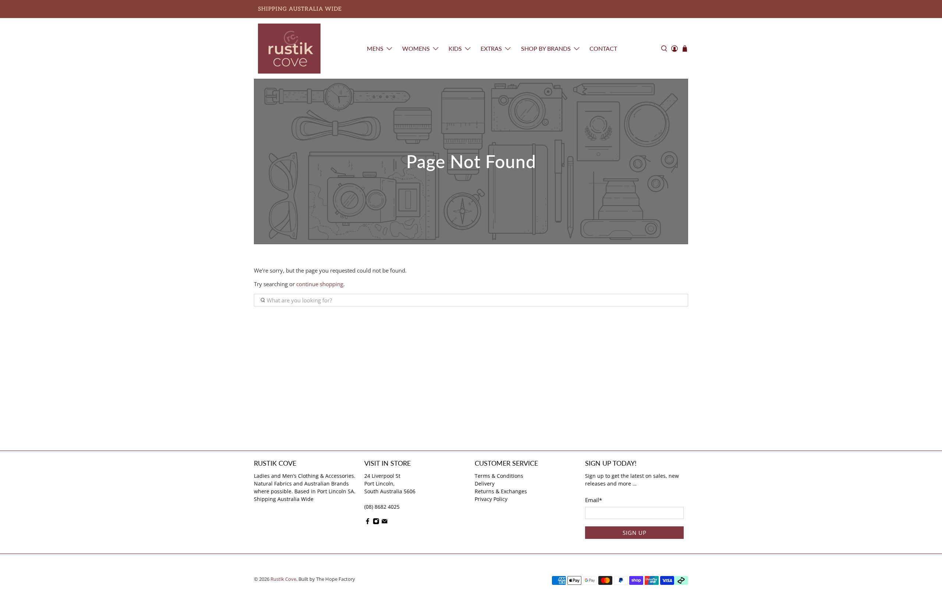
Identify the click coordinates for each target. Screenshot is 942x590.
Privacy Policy (491, 498)
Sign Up (635, 532)
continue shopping (319, 284)
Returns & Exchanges (501, 491)
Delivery (485, 483)
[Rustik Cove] (289, 49)
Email (593, 500)
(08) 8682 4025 (382, 506)
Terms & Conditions (499, 475)
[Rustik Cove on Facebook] (367, 522)
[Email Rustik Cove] (384, 522)
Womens (416, 48)
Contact (603, 48)
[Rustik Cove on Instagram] (376, 522)
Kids (455, 48)
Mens (375, 48)
